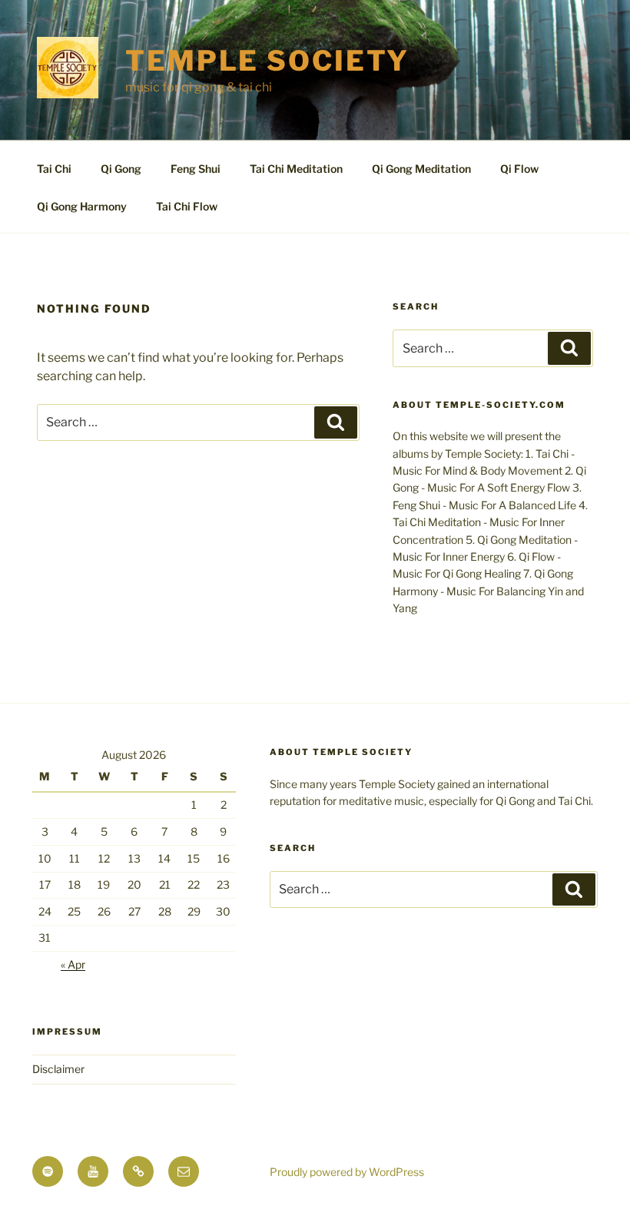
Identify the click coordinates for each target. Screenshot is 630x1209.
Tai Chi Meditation (296, 168)
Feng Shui (195, 168)
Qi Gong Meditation (421, 168)
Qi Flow (519, 168)
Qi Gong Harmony (82, 206)
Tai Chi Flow (186, 206)
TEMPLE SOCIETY (267, 61)
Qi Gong (121, 168)
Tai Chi (54, 168)
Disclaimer (58, 1068)
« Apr (73, 964)
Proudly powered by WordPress (347, 1171)
